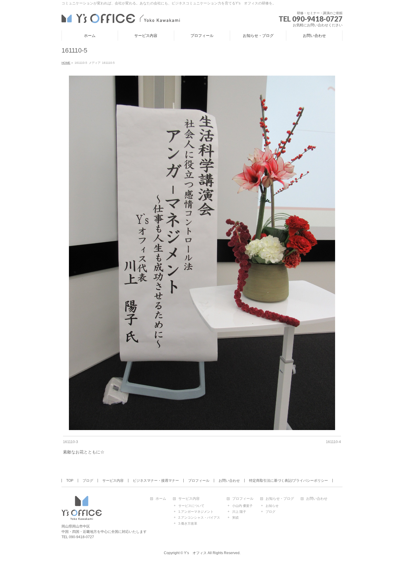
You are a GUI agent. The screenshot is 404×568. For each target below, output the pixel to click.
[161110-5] (202, 253)
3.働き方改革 (187, 523)
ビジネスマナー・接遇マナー (156, 481)
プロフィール (198, 481)
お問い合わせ (229, 481)
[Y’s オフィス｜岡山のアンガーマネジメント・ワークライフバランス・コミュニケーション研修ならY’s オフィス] (121, 18)
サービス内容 (113, 481)
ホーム (161, 499)
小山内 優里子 (242, 505)
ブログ (88, 481)
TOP (69, 481)
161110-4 (333, 442)
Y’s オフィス (195, 553)
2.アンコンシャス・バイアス (199, 517)
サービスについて (191, 505)
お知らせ (272, 505)
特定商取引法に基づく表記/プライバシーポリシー (288, 481)
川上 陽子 (239, 511)
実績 (235, 517)
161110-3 (70, 442)
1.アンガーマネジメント (196, 511)
